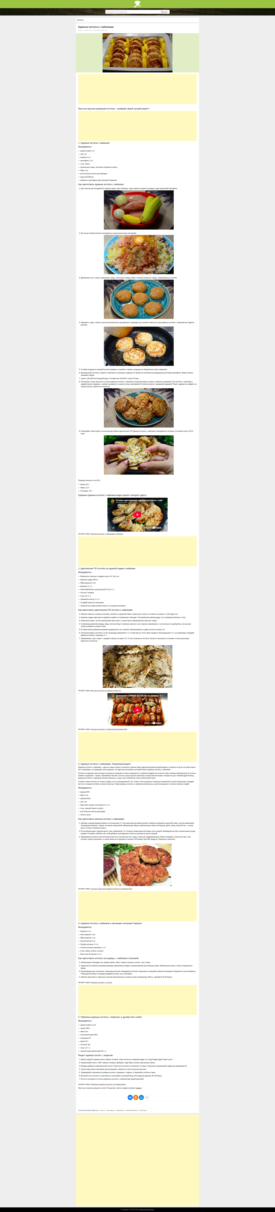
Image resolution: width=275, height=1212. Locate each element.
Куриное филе (131, 1110)
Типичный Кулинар (146, 1209)
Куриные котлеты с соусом (101, 982)
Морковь (110, 1110)
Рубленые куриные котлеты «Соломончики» (108, 1084)
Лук (102, 1110)
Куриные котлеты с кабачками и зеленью (107, 534)
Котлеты (80, 20)
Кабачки (120, 1110)
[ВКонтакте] (130, 1097)
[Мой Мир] (141, 1097)
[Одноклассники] (135, 1097)
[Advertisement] (137, 89)
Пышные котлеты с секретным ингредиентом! (109, 729)
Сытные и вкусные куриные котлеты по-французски (111, 889)
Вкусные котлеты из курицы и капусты (106, 690)
